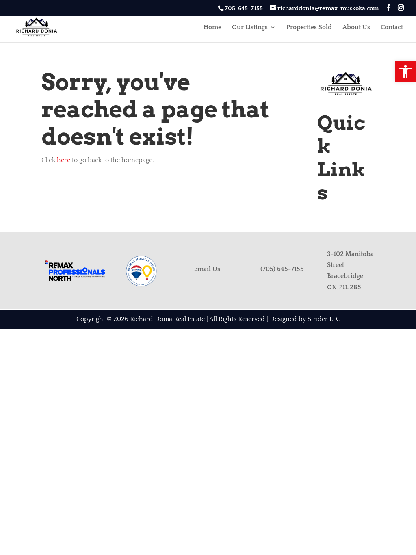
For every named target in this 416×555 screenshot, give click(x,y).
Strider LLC (324, 319)
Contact (392, 27)
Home (212, 27)
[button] (405, 71)
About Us (356, 27)
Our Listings (250, 27)
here (63, 160)
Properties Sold (309, 27)
